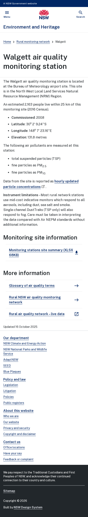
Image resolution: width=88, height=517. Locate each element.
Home (7, 41)
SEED (7, 365)
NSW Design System (28, 507)
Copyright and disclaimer (19, 434)
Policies (8, 396)
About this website (18, 411)
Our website (11, 422)
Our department (16, 338)
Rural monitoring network (33, 41)
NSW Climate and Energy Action (24, 343)
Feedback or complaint (18, 459)
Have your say (12, 453)
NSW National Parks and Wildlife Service (25, 351)
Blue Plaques (12, 371)
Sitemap (9, 491)
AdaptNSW (10, 359)
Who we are (11, 416)
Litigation (9, 391)
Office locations (14, 447)
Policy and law (14, 379)
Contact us (11, 442)
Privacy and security (16, 428)
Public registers (13, 402)
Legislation (10, 385)
